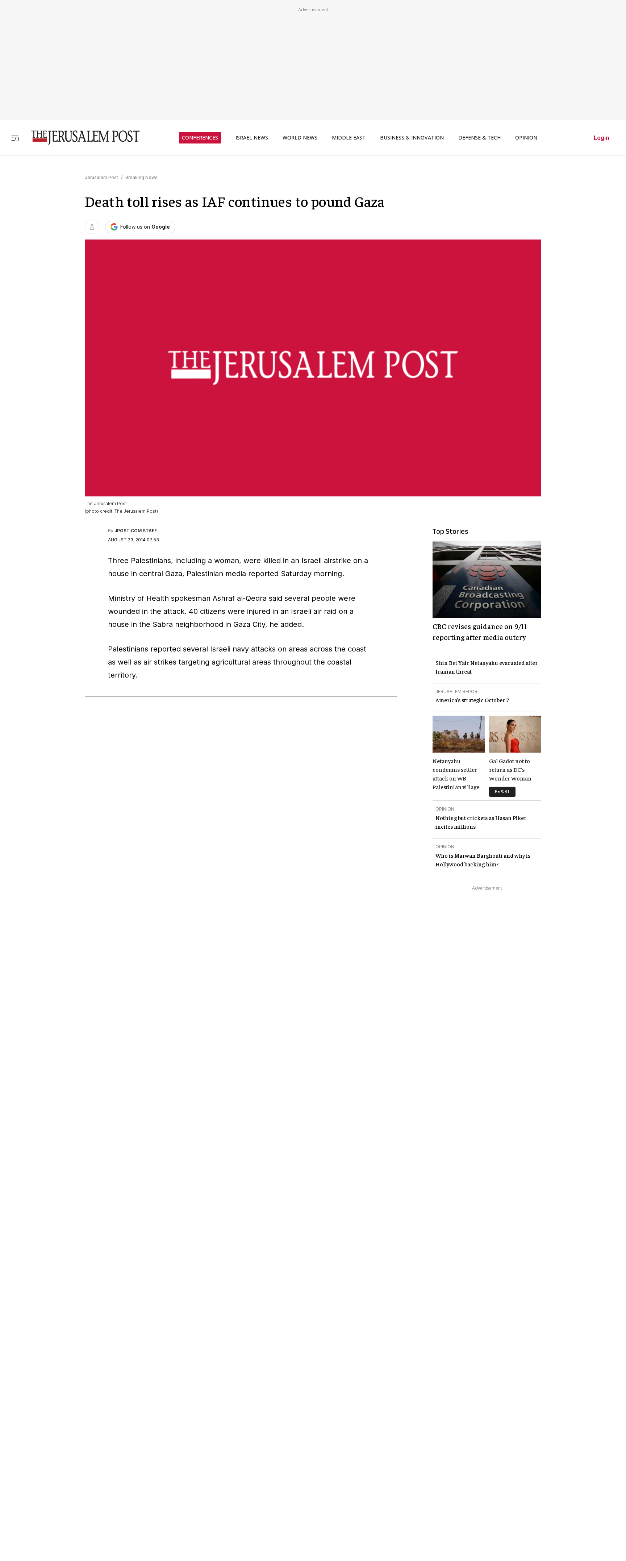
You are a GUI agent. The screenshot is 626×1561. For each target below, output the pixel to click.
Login (601, 137)
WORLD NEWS (300, 138)
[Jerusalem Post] (81, 137)
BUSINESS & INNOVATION (412, 138)
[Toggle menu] (15, 137)
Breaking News (141, 177)
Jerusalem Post (101, 177)
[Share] (92, 227)
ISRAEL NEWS (251, 138)
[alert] (65, 1477)
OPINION (526, 138)
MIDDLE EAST (349, 138)
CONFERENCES (200, 138)
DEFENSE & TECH (479, 138)
